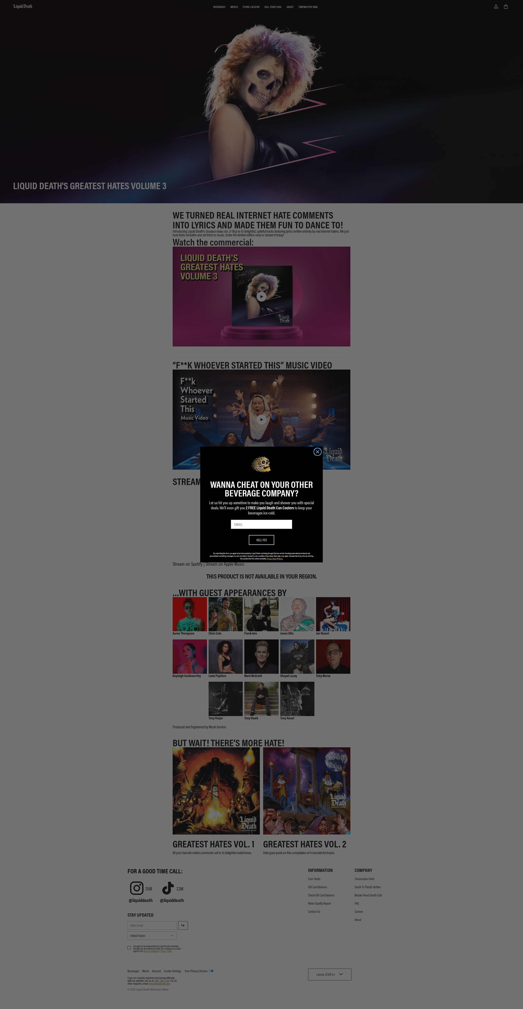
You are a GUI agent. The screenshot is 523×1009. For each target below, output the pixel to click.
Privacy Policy (272, 558)
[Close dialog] (317, 451)
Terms (280, 558)
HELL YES (261, 539)
